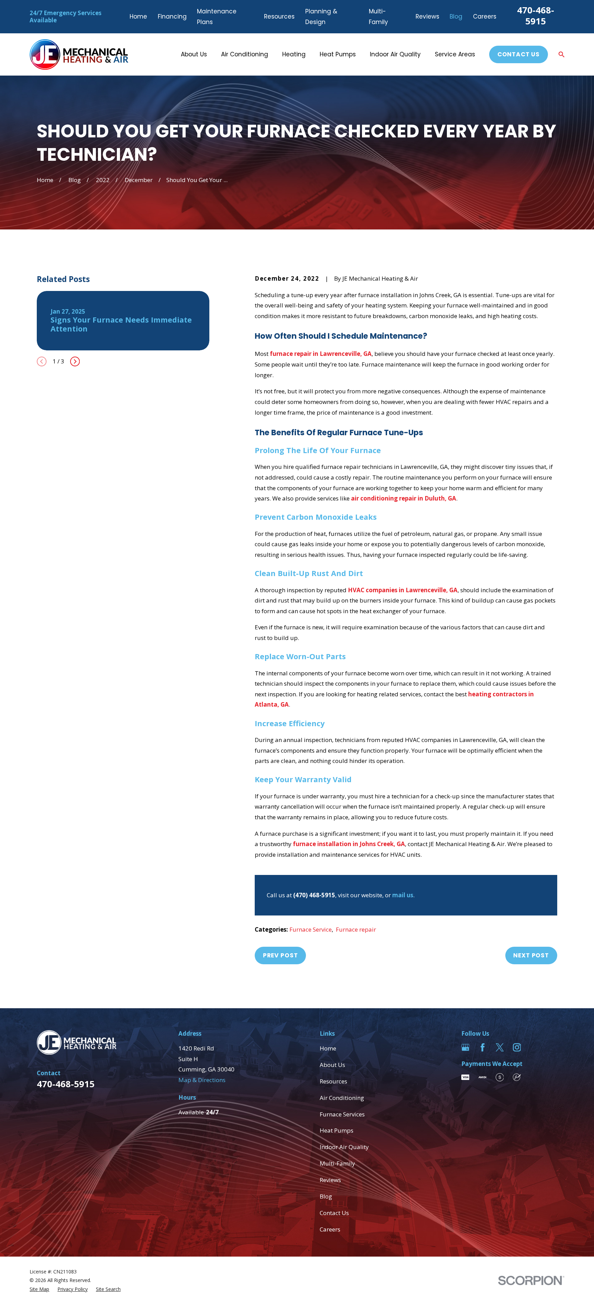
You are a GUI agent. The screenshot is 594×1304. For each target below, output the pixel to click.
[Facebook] (482, 1047)
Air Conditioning (342, 1098)
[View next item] (75, 361)
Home (138, 16)
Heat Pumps (336, 1130)
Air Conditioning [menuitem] (244, 54)
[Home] (79, 54)
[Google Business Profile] (465, 1047)
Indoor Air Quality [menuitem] (395, 54)
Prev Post (280, 955)
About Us (332, 1065)
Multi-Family (337, 1163)
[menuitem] (39, 1289)
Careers (484, 16)
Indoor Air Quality (344, 1147)
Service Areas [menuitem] (455, 54)
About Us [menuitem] (194, 54)
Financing (172, 16)
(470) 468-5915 (314, 895)
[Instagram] (517, 1047)
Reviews (427, 16)
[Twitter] (500, 1047)
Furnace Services (342, 1114)
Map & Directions (202, 1080)
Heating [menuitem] (294, 54)
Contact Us (518, 54)
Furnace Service (310, 929)
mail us (402, 895)
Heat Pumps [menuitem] (338, 54)
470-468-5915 (535, 15)
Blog (456, 16)
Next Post (531, 955)
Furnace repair (356, 929)
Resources (279, 16)
